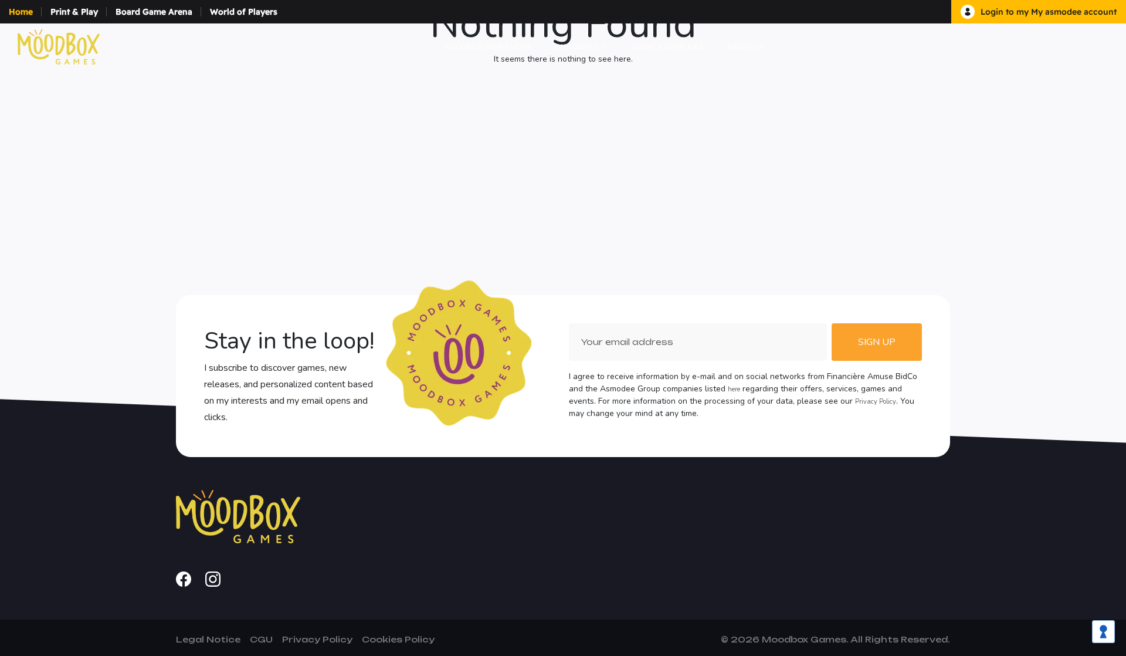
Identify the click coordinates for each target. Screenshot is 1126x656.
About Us (745, 47)
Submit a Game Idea (667, 47)
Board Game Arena (154, 11)
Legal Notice (208, 639)
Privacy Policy (875, 401)
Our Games (576, 47)
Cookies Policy (398, 639)
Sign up (877, 342)
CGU (261, 639)
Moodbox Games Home (487, 47)
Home (21, 11)
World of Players (243, 11)
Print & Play (74, 11)
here (734, 389)
